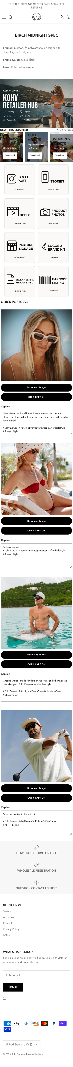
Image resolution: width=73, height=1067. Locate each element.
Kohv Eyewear (18, 1054)
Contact (7, 923)
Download (10, 155)
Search (7, 911)
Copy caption (36, 397)
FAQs (6, 935)
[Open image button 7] (19, 281)
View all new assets (65, 129)
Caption (5, 406)
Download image (36, 387)
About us (8, 917)
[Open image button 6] (53, 247)
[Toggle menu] (4, 17)
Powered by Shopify (35, 1054)
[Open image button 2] (53, 180)
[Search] (12, 17)
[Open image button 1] (19, 180)
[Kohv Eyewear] (36, 17)
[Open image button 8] (53, 281)
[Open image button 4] (53, 213)
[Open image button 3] (19, 213)
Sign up (13, 987)
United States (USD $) (19, 1044)
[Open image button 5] (19, 247)
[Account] (61, 17)
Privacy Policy (11, 929)
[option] (36, 103)
